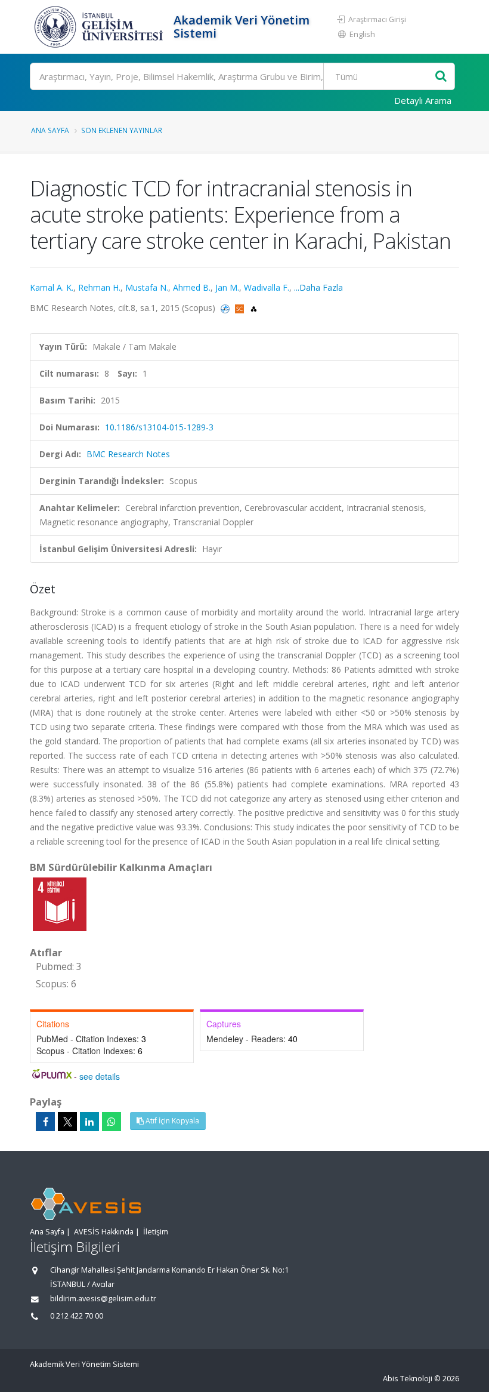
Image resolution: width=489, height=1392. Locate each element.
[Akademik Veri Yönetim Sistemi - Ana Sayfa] (100, 27)
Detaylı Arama (422, 100)
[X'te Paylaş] (67, 1121)
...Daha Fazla (318, 287)
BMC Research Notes (128, 454)
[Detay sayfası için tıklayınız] (59, 903)
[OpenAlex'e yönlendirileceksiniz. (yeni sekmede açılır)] (253, 307)
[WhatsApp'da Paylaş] (111, 1121)
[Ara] (441, 76)
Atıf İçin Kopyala (171, 1121)
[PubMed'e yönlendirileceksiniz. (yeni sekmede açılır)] (226, 307)
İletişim (155, 1232)
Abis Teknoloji (407, 1378)
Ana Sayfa (50, 130)
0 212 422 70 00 (76, 1316)
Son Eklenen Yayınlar (121, 130)
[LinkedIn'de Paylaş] (89, 1121)
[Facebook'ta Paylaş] (45, 1121)
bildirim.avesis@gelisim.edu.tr (103, 1299)
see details (99, 1076)
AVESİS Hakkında (104, 1232)
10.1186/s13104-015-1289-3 (159, 427)
